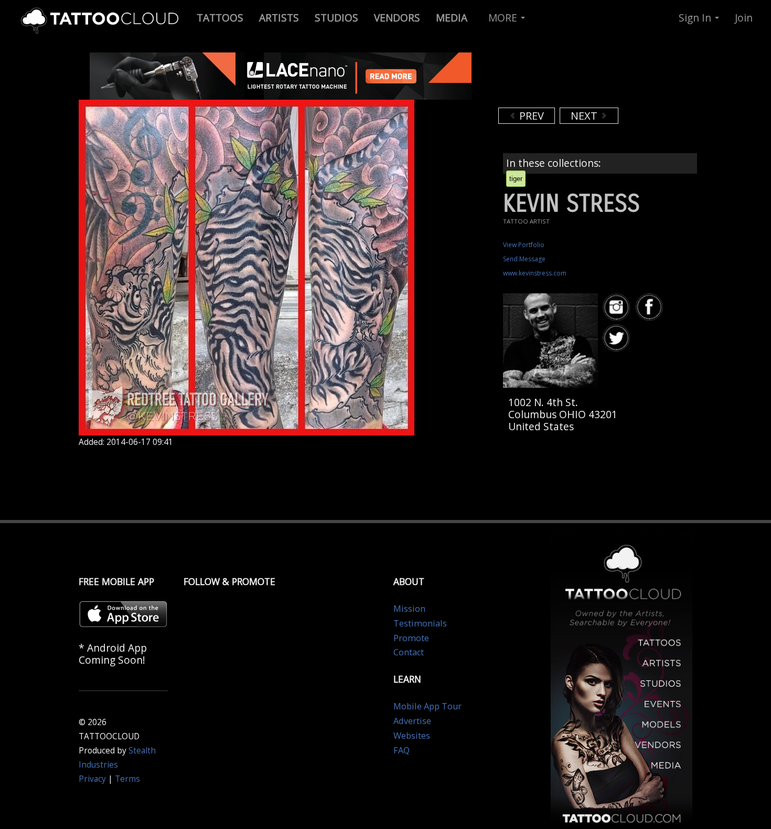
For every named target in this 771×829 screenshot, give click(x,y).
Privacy (92, 778)
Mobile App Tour (427, 706)
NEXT (585, 116)
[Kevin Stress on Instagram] (618, 307)
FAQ (401, 750)
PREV (530, 116)
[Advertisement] (582, 78)
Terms (127, 778)
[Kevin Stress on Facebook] (651, 307)
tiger (515, 179)
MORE (504, 17)
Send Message (524, 258)
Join (744, 17)
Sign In (696, 17)
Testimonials (420, 623)
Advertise (412, 721)
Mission (409, 608)
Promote (411, 638)
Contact (408, 652)
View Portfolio (523, 244)
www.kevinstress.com (534, 273)
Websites (411, 735)
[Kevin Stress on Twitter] (618, 338)
